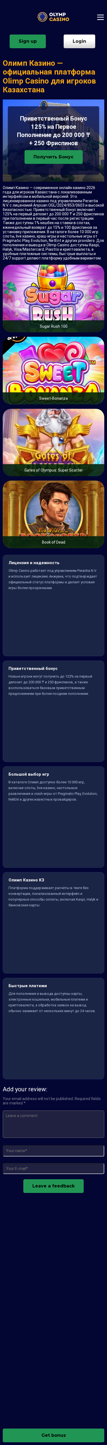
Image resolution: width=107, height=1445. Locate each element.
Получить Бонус (53, 156)
